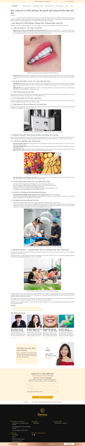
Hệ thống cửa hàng (17, 421)
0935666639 (36, 423)
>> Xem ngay (14, 337)
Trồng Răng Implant (49, 6)
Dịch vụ (66, 6)
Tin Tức (71, 6)
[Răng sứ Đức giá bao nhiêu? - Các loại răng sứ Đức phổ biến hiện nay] (50, 321)
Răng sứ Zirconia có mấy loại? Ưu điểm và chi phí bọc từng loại (27, 308)
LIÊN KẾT (13, 433)
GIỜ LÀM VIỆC (57, 421)
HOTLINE (35, 421)
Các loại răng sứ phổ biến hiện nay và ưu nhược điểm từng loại (27, 310)
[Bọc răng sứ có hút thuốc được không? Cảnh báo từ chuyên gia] (18, 321)
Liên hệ (14, 437)
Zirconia (61, 30)
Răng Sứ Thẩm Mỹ (27, 6)
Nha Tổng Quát (59, 6)
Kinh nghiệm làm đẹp (17, 441)
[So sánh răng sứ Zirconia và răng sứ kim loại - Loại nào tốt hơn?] (66, 321)
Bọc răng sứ (13, 18)
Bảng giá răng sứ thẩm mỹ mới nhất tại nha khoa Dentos (26, 307)
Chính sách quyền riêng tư (18, 439)
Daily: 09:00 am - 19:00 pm (61, 423)
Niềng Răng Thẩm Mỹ (38, 6)
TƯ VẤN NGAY (69, 444)
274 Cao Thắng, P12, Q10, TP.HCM (20, 430)
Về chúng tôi (15, 434)
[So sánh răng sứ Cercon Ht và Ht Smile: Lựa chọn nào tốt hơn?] (34, 321)
